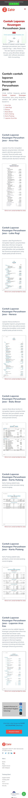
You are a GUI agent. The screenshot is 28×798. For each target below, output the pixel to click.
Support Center (6, 777)
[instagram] (8, 753)
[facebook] (3, 753)
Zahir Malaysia (6, 767)
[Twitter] (20, 707)
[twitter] (5, 753)
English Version (6, 765)
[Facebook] (20, 704)
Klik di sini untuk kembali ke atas (15, 210)
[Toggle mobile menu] (25, 9)
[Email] (20, 713)
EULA (3, 781)
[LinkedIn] (20, 710)
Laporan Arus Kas (11, 118)
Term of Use (5, 783)
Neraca (7, 109)
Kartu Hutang (9, 114)
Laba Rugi (8, 107)
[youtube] (14, 753)
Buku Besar (9, 112)
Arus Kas (8, 105)
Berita (3, 761)
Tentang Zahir (5, 779)
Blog (3, 763)
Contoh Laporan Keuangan (14, 22)
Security (4, 785)
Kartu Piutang (9, 116)
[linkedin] (11, 753)
